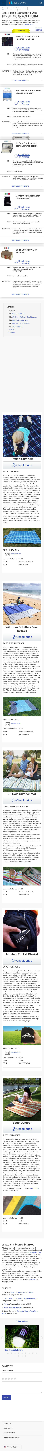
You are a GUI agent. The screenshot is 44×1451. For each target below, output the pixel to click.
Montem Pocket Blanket (21, 323)
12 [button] (25, 1356)
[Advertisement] (23, 358)
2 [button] (11, 1353)
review (32, 1279)
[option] (22, 1338)
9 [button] (36, 1353)
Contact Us (8, 1428)
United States (12, 1447)
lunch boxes (34, 1188)
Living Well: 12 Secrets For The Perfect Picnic (21, 1298)
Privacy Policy (9, 1433)
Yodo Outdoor (17, 326)
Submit (6, 1397)
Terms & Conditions (11, 1437)
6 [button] (25, 1353)
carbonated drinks (34, 1252)
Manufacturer (16, 554)
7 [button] (29, 1353)
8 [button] (32, 1353)
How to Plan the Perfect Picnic (22, 1292)
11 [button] (22, 1356)
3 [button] (15, 1353)
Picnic (6, 1304)
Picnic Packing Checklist (13, 1308)
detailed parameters (20, 81)
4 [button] (18, 1353)
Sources (11, 333)
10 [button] (18, 1356)
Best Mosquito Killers (14, 1350)
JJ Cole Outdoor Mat (20, 320)
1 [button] (8, 1353)
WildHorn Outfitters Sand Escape (24, 317)
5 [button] (22, 1353)
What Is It (11, 329)
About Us (7, 1424)
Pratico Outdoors (18, 314)
